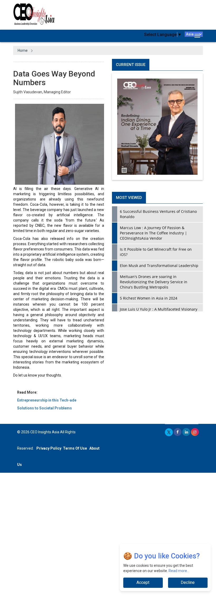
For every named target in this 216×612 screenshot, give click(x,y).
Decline (188, 582)
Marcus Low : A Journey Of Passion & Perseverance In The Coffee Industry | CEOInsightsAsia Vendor (153, 233)
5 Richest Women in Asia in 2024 (148, 298)
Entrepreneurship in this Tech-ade (46, 400)
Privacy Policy (48, 448)
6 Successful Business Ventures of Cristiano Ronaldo (158, 214)
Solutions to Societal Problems (44, 408)
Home (23, 50)
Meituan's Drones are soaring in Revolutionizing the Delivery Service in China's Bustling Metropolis (153, 282)
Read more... (179, 571)
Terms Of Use (75, 448)
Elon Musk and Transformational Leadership (159, 265)
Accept (142, 582)
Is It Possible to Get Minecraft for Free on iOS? (156, 252)
